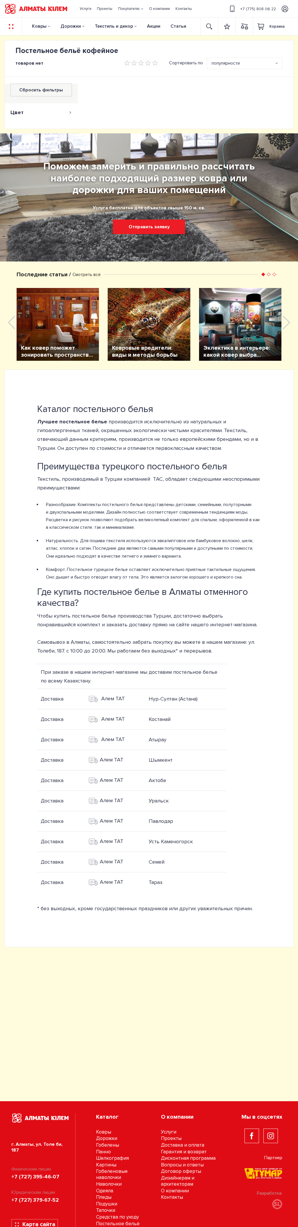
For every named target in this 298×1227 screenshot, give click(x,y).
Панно (103, 1152)
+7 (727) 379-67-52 (35, 1200)
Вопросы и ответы (182, 1165)
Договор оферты (181, 1171)
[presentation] (11, 322)
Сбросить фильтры (41, 90)
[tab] (41, 112)
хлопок (67, 548)
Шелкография (112, 1158)
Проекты (171, 1138)
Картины (106, 1165)
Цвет (17, 112)
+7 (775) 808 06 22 (258, 8)
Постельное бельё (118, 1224)
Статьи (178, 26)
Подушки (106, 1204)
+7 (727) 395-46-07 (35, 1176)
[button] (130, 8)
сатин (85, 548)
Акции (153, 26)
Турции (162, 616)
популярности (226, 63)
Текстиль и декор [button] (114, 26)
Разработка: (269, 1193)
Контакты (172, 1197)
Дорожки (71, 26)
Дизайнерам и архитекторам (177, 1181)
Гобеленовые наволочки (112, 1174)
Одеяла (104, 1191)
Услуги (168, 1132)
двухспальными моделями (76, 512)
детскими (185, 505)
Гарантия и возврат (184, 1152)
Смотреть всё (86, 274)
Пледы (103, 1197)
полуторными (237, 505)
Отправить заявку (149, 227)
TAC (158, 479)
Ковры (39, 26)
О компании (175, 1191)
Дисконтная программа (188, 1158)
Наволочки (109, 1184)
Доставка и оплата (182, 1145)
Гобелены (107, 1145)
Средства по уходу (117, 1217)
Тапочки (105, 1210)
